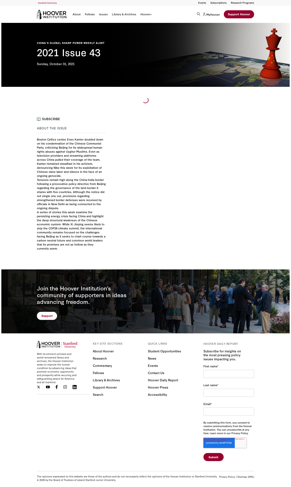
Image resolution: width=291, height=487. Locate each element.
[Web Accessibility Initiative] (47, 3)
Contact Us (156, 372)
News (152, 358)
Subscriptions (218, 2)
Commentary (102, 365)
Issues (103, 14)
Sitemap (242, 476)
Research (100, 358)
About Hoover (103, 351)
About (77, 14)
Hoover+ (146, 14)
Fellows (90, 14)
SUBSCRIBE (51, 119)
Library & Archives (124, 14)
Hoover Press (158, 387)
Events (202, 2)
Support (47, 316)
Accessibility (157, 394)
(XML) (251, 476)
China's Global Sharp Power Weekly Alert (71, 43)
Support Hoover (239, 14)
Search (98, 394)
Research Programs (242, 2)
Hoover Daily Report (163, 380)
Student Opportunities (164, 351)
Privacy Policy (227, 476)
